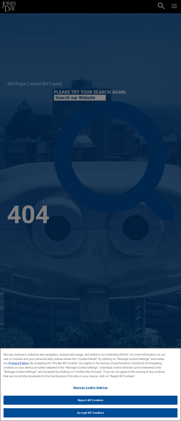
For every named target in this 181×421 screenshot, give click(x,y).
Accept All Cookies (90, 412)
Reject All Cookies (90, 400)
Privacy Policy (18, 363)
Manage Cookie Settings (90, 387)
